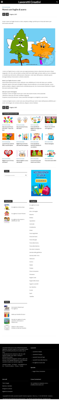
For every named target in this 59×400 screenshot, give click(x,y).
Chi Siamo (14, 364)
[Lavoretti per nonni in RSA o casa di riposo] (8, 136)
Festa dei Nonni (6, 7)
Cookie (21, 366)
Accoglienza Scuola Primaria (18, 213)
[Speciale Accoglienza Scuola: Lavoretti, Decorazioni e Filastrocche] (7, 321)
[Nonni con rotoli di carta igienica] (51, 119)
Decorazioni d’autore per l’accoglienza (17, 308)
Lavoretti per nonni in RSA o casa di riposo (8, 144)
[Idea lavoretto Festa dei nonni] (22, 119)
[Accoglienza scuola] (41, 183)
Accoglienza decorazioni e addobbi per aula (17, 220)
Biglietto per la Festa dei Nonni (8, 161)
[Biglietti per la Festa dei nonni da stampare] (22, 136)
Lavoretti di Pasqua (37, 354)
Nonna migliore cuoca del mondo (22, 161)
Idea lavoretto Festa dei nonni (22, 127)
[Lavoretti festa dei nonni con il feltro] (37, 153)
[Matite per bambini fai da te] (7, 314)
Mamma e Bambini (7, 386)
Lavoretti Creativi (29, 2)
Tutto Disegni (5, 383)
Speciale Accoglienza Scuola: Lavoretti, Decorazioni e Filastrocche (18, 321)
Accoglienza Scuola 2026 (39, 362)
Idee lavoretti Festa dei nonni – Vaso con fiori (7, 128)
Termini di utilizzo (9, 366)
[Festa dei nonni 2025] (51, 153)
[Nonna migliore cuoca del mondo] (22, 153)
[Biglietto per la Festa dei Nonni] (8, 153)
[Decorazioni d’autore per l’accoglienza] (7, 308)
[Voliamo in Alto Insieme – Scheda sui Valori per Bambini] (7, 327)
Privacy (17, 366)
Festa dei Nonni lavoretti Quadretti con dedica (36, 145)
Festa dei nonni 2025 (50, 160)
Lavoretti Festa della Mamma (40, 360)
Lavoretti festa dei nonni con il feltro (36, 161)
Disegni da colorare (7, 388)
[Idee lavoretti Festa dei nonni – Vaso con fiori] (8, 119)
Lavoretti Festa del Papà (39, 357)
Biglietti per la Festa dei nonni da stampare (22, 144)
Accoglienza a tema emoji (17, 207)
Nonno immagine (49, 143)
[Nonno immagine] (51, 136)
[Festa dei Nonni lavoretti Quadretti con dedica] (37, 136)
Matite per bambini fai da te (18, 314)
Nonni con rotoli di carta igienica (50, 127)
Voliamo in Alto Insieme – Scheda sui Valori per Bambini (18, 327)
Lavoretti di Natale (37, 351)
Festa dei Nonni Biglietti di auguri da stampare (36, 128)
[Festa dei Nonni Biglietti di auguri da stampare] (37, 119)
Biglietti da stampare (7, 391)
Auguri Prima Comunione (39, 371)
